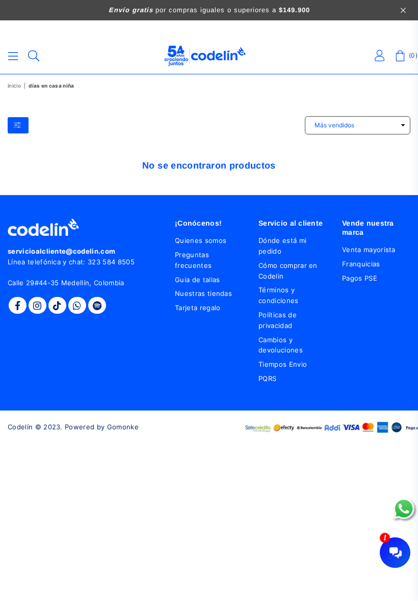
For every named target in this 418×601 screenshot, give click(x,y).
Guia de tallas (197, 280)
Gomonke (123, 427)
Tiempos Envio (282, 364)
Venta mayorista (369, 249)
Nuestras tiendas (203, 293)
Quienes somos (200, 240)
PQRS (267, 378)
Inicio (14, 86)
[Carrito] (400, 56)
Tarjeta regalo (197, 308)
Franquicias (361, 264)
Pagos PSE (359, 278)
